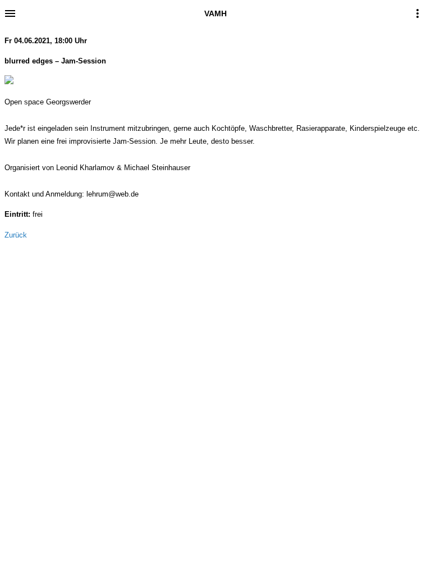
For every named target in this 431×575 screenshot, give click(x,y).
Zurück (15, 235)
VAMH (215, 13)
